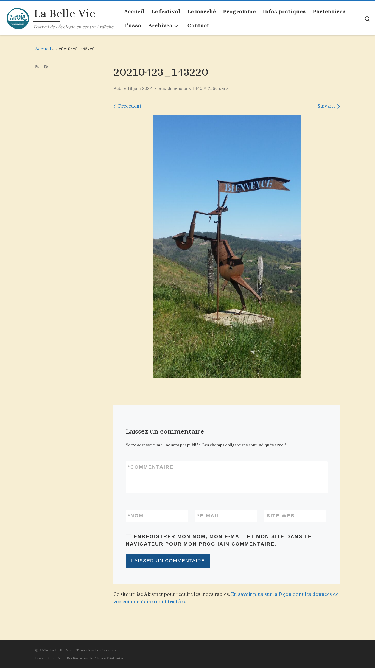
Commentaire (150, 467)
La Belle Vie (60, 650)
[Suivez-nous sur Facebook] (46, 66)
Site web (281, 515)
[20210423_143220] (227, 246)
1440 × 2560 (204, 88)
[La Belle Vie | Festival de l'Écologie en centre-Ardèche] (18, 17)
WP (60, 658)
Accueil (43, 48)
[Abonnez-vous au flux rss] (37, 66)
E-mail (208, 515)
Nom (136, 515)
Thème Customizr (109, 658)
